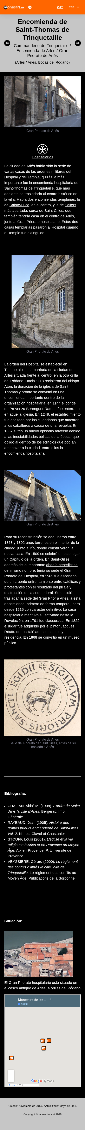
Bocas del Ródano (53, 62)
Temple (34, 177)
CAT (60, 7)
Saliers (70, 205)
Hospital (11, 177)
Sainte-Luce (19, 205)
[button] (78, 7)
